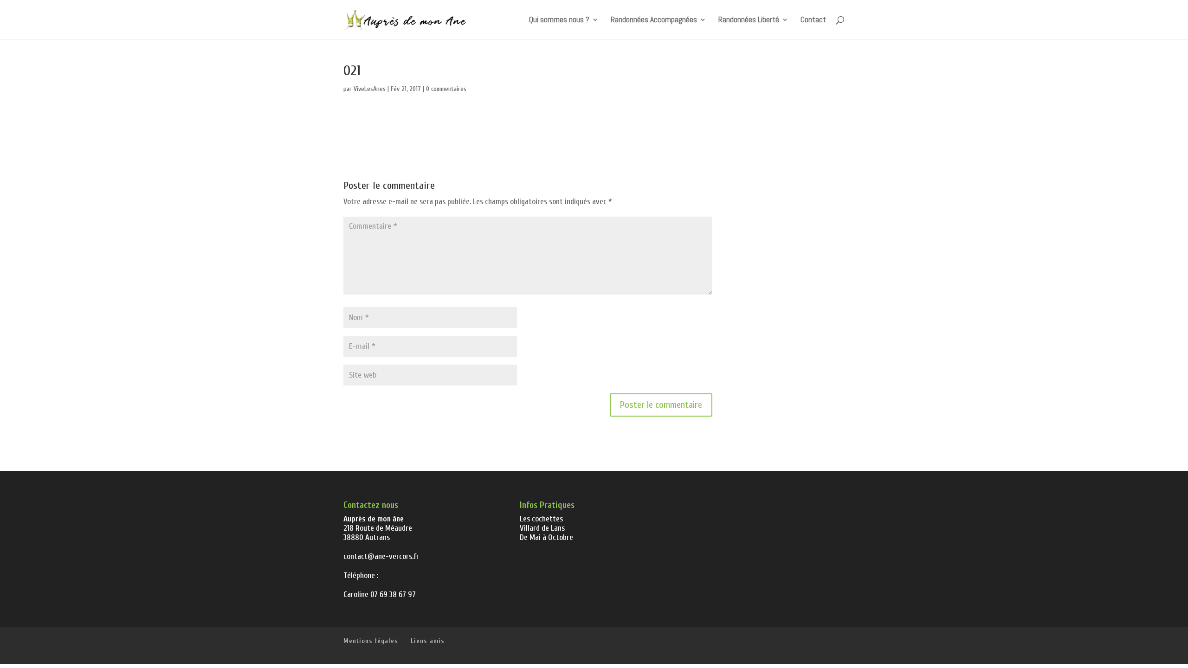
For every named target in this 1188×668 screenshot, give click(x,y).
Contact (813, 20)
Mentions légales (370, 641)
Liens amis (428, 641)
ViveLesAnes (370, 89)
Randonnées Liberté (748, 20)
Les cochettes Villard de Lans (542, 523)
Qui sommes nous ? (559, 20)
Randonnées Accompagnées (654, 20)
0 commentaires (446, 89)
